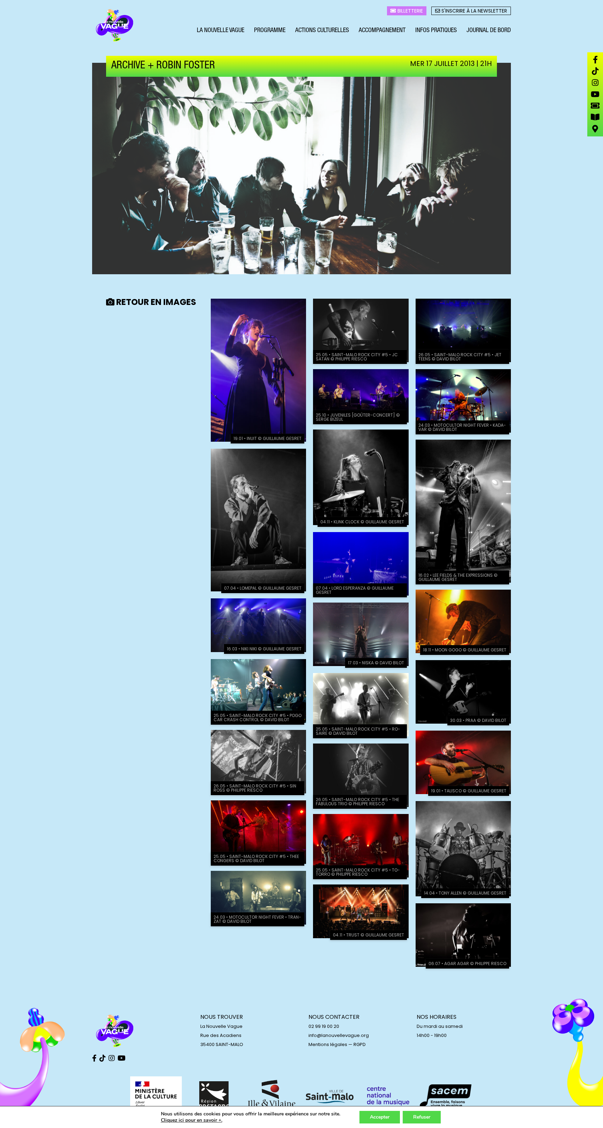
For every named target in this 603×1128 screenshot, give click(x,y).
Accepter (379, 1117)
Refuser (421, 1117)
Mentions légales (327, 1044)
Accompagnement (382, 31)
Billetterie (409, 10)
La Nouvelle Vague (220, 31)
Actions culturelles (322, 31)
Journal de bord (489, 31)
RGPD (359, 1044)
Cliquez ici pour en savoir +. (191, 1120)
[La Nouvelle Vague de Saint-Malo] (114, 25)
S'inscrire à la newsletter (473, 10)
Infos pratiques (436, 31)
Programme (269, 31)
